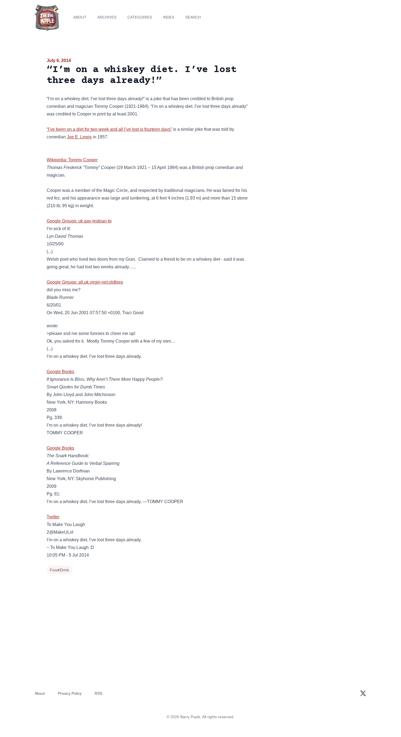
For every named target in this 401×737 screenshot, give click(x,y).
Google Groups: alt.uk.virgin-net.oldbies (85, 282)
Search (193, 17)
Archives (106, 17)
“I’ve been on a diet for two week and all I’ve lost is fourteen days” (109, 129)
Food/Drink (59, 570)
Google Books (60, 371)
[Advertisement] (305, 99)
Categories (139, 17)
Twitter (53, 517)
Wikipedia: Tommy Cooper (72, 159)
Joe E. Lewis (79, 137)
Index (168, 17)
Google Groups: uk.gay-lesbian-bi (79, 221)
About (79, 17)
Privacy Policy (70, 693)
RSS (98, 693)
